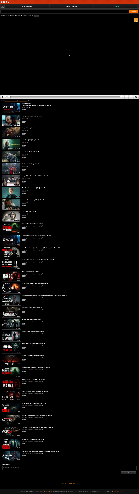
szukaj (134, 11)
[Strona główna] (5, 2)
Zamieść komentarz (129, 473)
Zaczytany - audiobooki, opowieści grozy (16, 101)
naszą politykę (46, 491)
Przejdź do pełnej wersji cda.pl (69, 483)
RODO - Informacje (117, 491)
